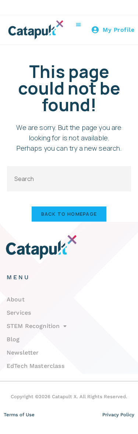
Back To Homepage (69, 214)
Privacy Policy (118, 414)
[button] (78, 24)
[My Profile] (95, 30)
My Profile (118, 29)
